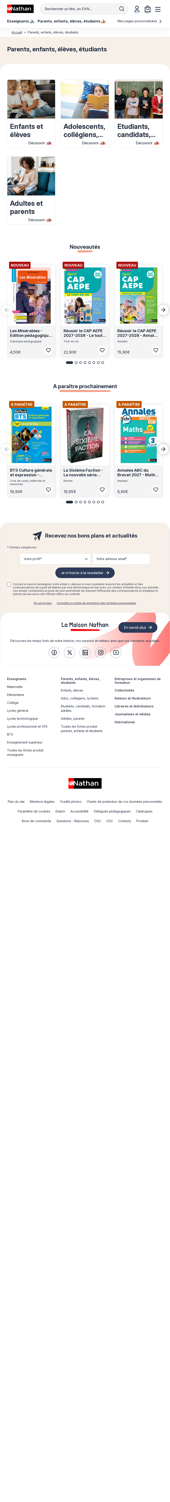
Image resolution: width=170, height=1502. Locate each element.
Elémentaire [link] (15, 695)
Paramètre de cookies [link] (34, 811)
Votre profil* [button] (33, 559)
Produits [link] (142, 821)
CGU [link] (97, 821)
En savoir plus (43, 603)
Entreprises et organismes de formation (138, 680)
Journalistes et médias (133, 714)
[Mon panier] (148, 9)
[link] (54, 652)
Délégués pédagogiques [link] (112, 811)
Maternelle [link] (15, 687)
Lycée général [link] (17, 710)
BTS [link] (10, 734)
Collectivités (124, 690)
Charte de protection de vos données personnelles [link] (124, 801)
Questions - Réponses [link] (72, 821)
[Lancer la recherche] (121, 8)
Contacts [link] (124, 821)
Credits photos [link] (70, 801)
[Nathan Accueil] (20, 9)
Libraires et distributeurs (134, 706)
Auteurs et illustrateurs (133, 698)
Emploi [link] (60, 811)
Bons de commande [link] (36, 821)
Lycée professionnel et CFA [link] (27, 726)
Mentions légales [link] (42, 801)
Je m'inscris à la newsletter (82, 573)
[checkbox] (9, 584)
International (125, 722)
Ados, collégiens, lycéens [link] (80, 698)
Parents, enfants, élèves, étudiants (80, 680)
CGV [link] (109, 821)
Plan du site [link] (16, 801)
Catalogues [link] (144, 811)
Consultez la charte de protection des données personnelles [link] (96, 603)
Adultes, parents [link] (73, 718)
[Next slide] (163, 310)
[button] (69, 362)
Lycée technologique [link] (22, 718)
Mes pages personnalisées (138, 21)
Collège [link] (13, 703)
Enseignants (16, 679)
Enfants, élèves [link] (72, 690)
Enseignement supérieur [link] (24, 742)
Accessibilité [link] (79, 811)
